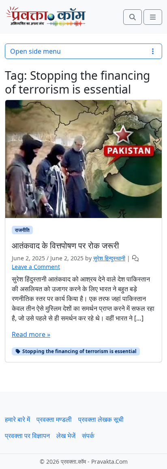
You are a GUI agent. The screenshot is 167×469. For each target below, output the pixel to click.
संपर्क (88, 435)
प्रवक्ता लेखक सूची (101, 419)
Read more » (31, 334)
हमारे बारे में (17, 419)
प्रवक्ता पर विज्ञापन (27, 435)
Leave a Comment (36, 266)
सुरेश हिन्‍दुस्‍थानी (109, 258)
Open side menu (35, 51)
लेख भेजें (65, 435)
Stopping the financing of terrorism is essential (79, 351)
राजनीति (22, 230)
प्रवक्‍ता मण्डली (54, 419)
